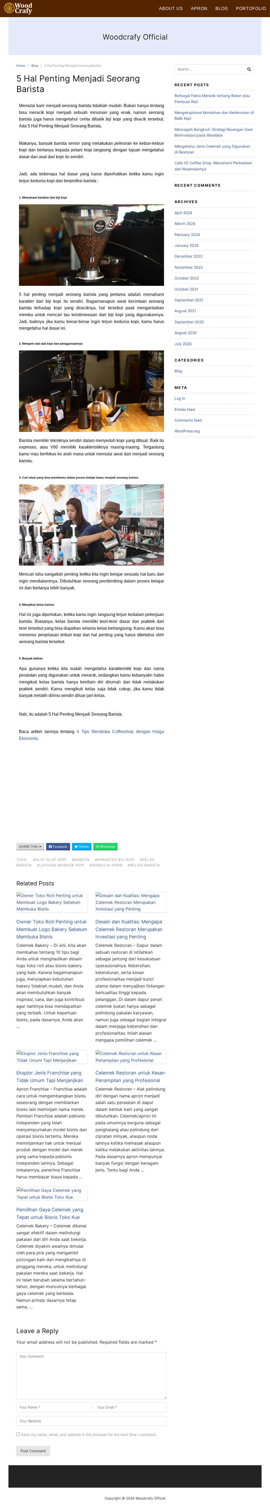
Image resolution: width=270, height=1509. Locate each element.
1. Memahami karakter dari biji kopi (43, 197)
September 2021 (189, 300)
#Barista (81, 859)
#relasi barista (144, 865)
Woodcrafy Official (135, 36)
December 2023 (188, 256)
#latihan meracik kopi (60, 865)
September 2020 (189, 322)
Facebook (60, 846)
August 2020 (186, 332)
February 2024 (187, 234)
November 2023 (189, 267)
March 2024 (185, 223)
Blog (221, 8)
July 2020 (183, 343)
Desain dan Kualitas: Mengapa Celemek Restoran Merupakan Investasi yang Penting (129, 929)
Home (20, 66)
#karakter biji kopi (115, 859)
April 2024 (183, 212)
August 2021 (185, 310)
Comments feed (188, 420)
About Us (171, 8)
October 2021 (186, 289)
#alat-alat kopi (49, 859)
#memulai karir (106, 865)
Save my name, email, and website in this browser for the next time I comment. (89, 1434)
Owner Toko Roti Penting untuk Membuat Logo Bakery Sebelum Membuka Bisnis (51, 929)
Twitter (83, 846)
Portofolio (251, 8)
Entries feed (185, 409)
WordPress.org (187, 431)
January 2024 (187, 245)
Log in (180, 398)
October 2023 (187, 278)
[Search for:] (214, 69)
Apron (199, 8)
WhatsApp (107, 846)
